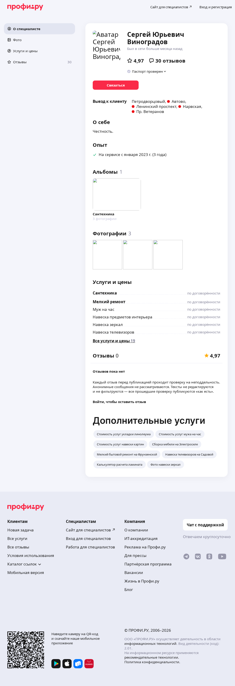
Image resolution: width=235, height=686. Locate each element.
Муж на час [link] (103, 309)
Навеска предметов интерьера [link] (122, 317)
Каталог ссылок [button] (22, 564)
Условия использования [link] (30, 555)
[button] (39, 28)
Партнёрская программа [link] (148, 564)
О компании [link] (136, 530)
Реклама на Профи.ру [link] (145, 547)
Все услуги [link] (17, 538)
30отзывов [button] (170, 60)
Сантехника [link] (105, 293)
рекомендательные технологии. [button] (151, 657)
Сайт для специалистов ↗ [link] (90, 530)
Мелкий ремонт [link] (109, 301)
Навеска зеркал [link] (108, 324)
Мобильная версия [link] (25, 572)
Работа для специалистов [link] (90, 547)
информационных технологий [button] (150, 643)
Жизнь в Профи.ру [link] (141, 581)
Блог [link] (128, 589)
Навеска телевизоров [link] (113, 332)
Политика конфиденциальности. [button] (152, 662)
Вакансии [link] (133, 572)
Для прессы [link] (135, 555)
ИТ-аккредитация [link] (141, 538)
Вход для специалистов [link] (88, 538)
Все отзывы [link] (18, 547)
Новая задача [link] (20, 530)
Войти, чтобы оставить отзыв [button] (119, 401)
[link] (116, 85)
